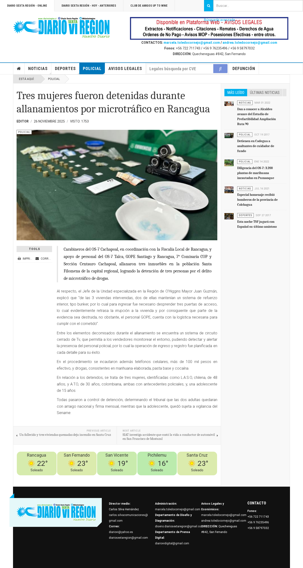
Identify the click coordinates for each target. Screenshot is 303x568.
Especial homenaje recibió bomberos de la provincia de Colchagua (257, 200)
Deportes (65, 68)
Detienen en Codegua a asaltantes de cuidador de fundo (255, 146)
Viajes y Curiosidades (181, 478)
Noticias (38, 68)
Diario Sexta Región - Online (27, 5)
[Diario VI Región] (61, 27)
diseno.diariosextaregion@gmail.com (179, 526)
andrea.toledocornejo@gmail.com (250, 42)
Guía (200, 478)
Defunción (243, 68)
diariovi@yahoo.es (121, 532)
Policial (92, 68)
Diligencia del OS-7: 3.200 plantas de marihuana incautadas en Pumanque (255, 173)
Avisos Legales (125, 68)
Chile (145, 478)
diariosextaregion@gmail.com (128, 537)
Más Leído (235, 92)
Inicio (19, 68)
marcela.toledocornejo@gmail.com (192, 42)
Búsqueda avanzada (219, 20)
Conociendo (132, 478)
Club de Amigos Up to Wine (149, 5)
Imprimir (29, 258)
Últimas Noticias (265, 92)
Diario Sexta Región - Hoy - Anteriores (89, 5)
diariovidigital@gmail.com (172, 543)
